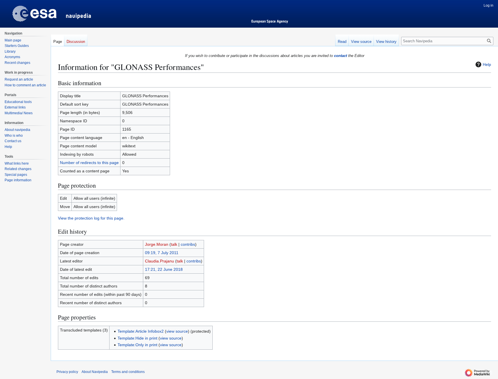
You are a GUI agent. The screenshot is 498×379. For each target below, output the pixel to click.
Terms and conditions (128, 372)
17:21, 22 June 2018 (164, 269)
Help (487, 64)
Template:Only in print (137, 344)
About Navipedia (95, 372)
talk (174, 244)
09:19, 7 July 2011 (161, 252)
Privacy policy (67, 372)
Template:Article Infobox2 (141, 331)
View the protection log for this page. (91, 218)
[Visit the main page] (25, 11)
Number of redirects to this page (89, 162)
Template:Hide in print (137, 338)
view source (177, 331)
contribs (188, 244)
